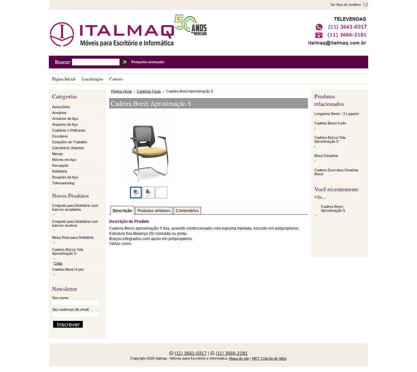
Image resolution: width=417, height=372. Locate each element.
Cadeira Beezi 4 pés (68, 269)
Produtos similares (153, 210)
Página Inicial (121, 91)
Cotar (58, 263)
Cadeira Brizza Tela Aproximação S (67, 251)
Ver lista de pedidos (345, 5)
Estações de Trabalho (69, 142)
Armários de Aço (65, 119)
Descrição (122, 210)
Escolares (60, 136)
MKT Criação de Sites (269, 358)
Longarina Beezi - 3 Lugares (336, 114)
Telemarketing (63, 183)
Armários (59, 113)
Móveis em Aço (64, 160)
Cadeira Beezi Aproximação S (333, 208)
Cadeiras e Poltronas (68, 130)
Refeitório (59, 171)
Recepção (60, 165)
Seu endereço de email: (70, 309)
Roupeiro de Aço (65, 177)
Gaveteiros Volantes (68, 148)
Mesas (57, 154)
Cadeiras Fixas (149, 91)
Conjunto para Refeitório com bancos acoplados (75, 207)
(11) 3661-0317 (191, 353)
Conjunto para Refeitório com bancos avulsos (75, 223)
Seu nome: (60, 298)
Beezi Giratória (326, 156)
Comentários (187, 210)
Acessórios (61, 107)
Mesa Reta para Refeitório (72, 237)
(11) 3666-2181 (232, 353)
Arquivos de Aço (65, 124)
